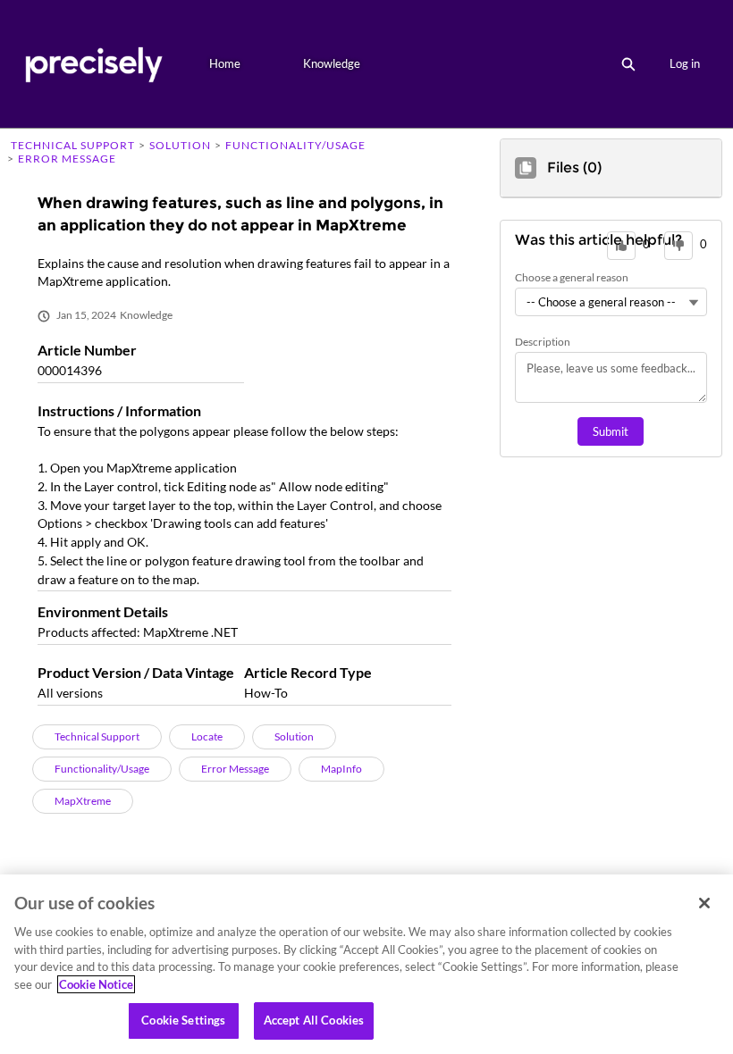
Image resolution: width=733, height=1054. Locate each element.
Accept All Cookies (314, 1020)
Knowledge (331, 63)
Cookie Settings (183, 1020)
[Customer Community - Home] (93, 63)
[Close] (704, 903)
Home (224, 63)
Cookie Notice (96, 984)
